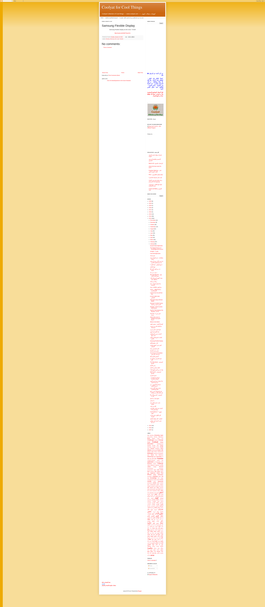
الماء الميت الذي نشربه (155, 329)
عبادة (161, 536)
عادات (158, 536)
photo (158, 483)
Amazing (108, 38)
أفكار (155, 494)
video (162, 490)
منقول (161, 549)
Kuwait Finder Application (156, 245)
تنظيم (154, 517)
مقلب (158, 548)
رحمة (153, 528)
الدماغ (162, 501)
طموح (155, 536)
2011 (150, 427)
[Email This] (128, 37)
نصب (155, 551)
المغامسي (153, 506)
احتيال (157, 499)
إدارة (159, 496)
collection (157, 465)
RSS (156, 454)
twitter (158, 490)
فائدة (155, 541)
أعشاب (152, 494)
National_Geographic (158, 453)
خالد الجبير (153, 524)
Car (162, 438)
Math (152, 451)
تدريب (154, 511)
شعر (148, 531)
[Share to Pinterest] (133, 37)
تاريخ (152, 509)
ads (162, 460)
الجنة (158, 501)
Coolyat (155, 442)
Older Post (140, 72)
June (151, 233)
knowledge (153, 478)
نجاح (151, 551)
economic (161, 468)
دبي (148, 526)
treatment (155, 490)
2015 (150, 214)
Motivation (150, 453)
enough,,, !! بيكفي (154, 251)
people (154, 483)
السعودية (149, 502)
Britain (153, 438)
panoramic (149, 483)
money (161, 479)
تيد (162, 517)
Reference (161, 454)
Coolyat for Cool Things (122, 7)
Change (160, 440)
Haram (157, 446)
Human (152, 448)
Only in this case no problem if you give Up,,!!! (155, 318)
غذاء (153, 541)
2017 (150, 209)
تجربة (155, 509)
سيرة (162, 529)
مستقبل (149, 546)
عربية (157, 537)
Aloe (148, 435)
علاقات (149, 539)
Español (149, 445)
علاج (162, 538)
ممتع (155, 549)
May (151, 235)
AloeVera (152, 435)
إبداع (157, 496)
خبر (156, 524)
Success (159, 456)
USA (155, 458)
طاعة (148, 534)
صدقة (162, 531)
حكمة (149, 523)
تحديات (160, 509)
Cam (158, 438)
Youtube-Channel (151, 460)
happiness (152, 473)
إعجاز (162, 496)
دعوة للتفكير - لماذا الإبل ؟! (156, 264)
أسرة (148, 494)
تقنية (151, 517)
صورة (158, 533)
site (148, 487)
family (161, 469)
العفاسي (153, 504)
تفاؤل (161, 516)
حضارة (148, 521)
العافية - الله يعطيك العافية (156, 418)
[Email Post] (126, 36)
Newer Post (105, 72)
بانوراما (151, 507)
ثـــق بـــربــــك (153, 272)
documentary (150, 468)
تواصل (157, 517)
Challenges (150, 440)
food (148, 471)
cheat (148, 465)
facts (158, 469)
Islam (162, 448)
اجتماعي (153, 499)
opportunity (160, 481)
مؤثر (162, 544)
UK (153, 458)
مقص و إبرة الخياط (154, 350)
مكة (148, 549)
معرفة (161, 546)
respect (149, 486)
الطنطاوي (161, 502)
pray (148, 484)
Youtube (121, 38)
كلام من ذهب (153, 406)
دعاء (159, 526)
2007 (150, 429)
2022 (150, 207)
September (153, 226)
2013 (150, 218)
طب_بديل (155, 534)
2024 (150, 203)
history (158, 473)
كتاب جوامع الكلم (154, 343)
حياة (161, 523)
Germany (149, 446)
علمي (155, 539)
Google (153, 446)
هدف (153, 553)
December (153, 220)
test (148, 490)
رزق (157, 528)
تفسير (148, 517)
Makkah (149, 451)
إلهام (156, 498)
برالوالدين (155, 507)
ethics (155, 469)
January (152, 243)
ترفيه (158, 511)
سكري (156, 529)
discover (161, 466)
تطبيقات (149, 513)
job (162, 476)
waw (118, 38)
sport (155, 487)
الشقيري (153, 502)
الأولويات (154, 501)
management (150, 479)
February (152, 241)
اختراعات (161, 499)
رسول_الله (160, 528)
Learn (159, 450)
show (162, 486)
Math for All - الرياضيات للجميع (156, 163)
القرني (157, 504)
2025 (150, 201)
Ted (148, 458)
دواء (162, 526)
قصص (149, 544)
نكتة (150, 553)
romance (153, 486)
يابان (148, 555)
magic (162, 478)
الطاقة (157, 502)
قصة (162, 543)
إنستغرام (149, 499)
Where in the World (154, 322)
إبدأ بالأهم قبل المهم (154, 331)
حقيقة (153, 521)
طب (151, 534)
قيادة (153, 544)
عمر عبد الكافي (160, 539)
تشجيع (161, 511)
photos (161, 483)
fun (156, 471)
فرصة (159, 541)
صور (155, 533)
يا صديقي (152, 400)
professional (153, 484)
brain (162, 462)
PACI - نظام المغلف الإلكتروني (156, 174)
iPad (162, 473)
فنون (148, 542)
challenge (160, 463)
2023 (150, 205)
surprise (161, 487)
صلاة (148, 533)
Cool (148, 442)
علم (152, 539)
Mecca (155, 451)
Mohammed (160, 451)
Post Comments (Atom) (114, 75)
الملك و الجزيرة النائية (155, 367)
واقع (155, 553)
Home (102, 17)
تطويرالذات (159, 514)
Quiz (148, 454)
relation (161, 484)
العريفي (149, 504)
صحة (155, 531)
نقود (148, 553)
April (151, 237)
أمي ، (154, 496)
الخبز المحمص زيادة (154, 348)
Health (161, 446)
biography (158, 462)
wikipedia (152, 492)
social (151, 487)
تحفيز (149, 511)
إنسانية (161, 498)
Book (148, 438)
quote (158, 484)
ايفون (148, 507)
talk (151, 489)
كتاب (156, 544)
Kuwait (155, 450)
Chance (156, 440)
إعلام (148, 498)
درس (156, 526)
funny (158, 471)
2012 (150, 425)
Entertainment (160, 443)
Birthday (155, 436)
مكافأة (162, 548)
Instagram (157, 448)
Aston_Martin (150, 436)
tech (116, 38)
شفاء (151, 531)
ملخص (151, 549)
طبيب (162, 534)
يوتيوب (151, 555)
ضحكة (161, 533)
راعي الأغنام (153, 365)
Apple (161, 435)
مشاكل (153, 546)
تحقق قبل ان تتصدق (154, 398)
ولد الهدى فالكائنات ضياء (155, 287)
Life (162, 450)
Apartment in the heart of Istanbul (123, 80)
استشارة (149, 501)
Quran (152, 454)
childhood (152, 465)
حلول (154, 523)
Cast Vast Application (155, 253)
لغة (159, 544)
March (152, 239)
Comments (152, 568)
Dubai (161, 442)
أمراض (148, 496)
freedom (152, 471)
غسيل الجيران (153, 375)
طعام (148, 536)
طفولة (151, 536)
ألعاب (159, 494)
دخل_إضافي (152, 526)
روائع (148, 529)
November (153, 222)
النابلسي (157, 506)
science (157, 486)
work (155, 492)
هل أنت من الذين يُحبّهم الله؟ (156, 369)
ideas (154, 474)
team (157, 489)
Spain (154, 456)
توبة (161, 517)
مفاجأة (155, 548)
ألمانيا (162, 494)
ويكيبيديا (161, 553)
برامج (159, 507)
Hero (148, 448)
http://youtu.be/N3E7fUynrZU (122, 33)
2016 (150, 211)
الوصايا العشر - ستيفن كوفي (156, 324)
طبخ (159, 534)
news (154, 481)
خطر (160, 524)
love (159, 478)
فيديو (151, 542)
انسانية (161, 506)
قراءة (159, 542)
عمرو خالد (149, 541)
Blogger (140, 591)
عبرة (148, 538)
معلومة (150, 548)
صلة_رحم (152, 533)
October (152, 224)
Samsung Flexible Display (156, 341)
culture (149, 466)
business (149, 463)
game (162, 471)
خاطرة (148, 524)
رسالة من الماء (153, 281)
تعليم (148, 516)
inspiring (155, 476)
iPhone (149, 474)
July (151, 231)
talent (148, 489)
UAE (151, 458)
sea (160, 486)
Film (158, 445)
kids (148, 478)
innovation (149, 476)
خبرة (158, 524)
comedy (161, 465)
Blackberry (161, 436)
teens (162, 489)
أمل (152, 496)
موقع (148, 551)
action (158, 460)
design (154, 466)
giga (148, 473)
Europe (153, 445)
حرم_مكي (161, 519)
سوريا (159, 529)
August (152, 228)
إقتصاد (152, 498)
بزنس (162, 507)
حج (154, 519)
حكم (162, 521)
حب (152, 519)
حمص (157, 523)
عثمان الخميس (153, 537)
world (157, 492)
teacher (153, 489)
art (155, 462)
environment (150, 469)
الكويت (161, 504)
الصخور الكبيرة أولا (154, 356)
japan (159, 476)
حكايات (157, 521)
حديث (157, 519)
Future (161, 445)
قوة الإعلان (152, 267)
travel (151, 490)
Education (150, 443)
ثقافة (148, 519)
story (158, 487)
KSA (153, 450)
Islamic (149, 450)
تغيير (157, 516)
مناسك (158, 549)
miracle (158, 479)
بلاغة (148, 509)
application (150, 462)
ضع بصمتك (152, 255)
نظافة (162, 551)
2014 (150, 216)
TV (162, 456)
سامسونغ (152, 529)
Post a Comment (108, 47)
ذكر (148, 528)
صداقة (158, 531)
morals (149, 481)
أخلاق (161, 493)
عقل (160, 537)
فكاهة (162, 541)
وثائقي (158, 553)
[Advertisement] (122, 60)
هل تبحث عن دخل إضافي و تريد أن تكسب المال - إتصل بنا (131, 17)
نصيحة (158, 551)
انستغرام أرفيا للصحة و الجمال (111, 17)
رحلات (150, 528)
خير (162, 524)
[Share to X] (131, 37)
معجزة (157, 546)
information (160, 474)
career (154, 463)
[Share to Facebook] (132, 37)
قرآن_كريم (155, 543)
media (154, 479)
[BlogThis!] (129, 37)
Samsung (112, 38)
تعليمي (153, 516)
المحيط (148, 506)
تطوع (153, 513)
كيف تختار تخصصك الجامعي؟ (155, 177)
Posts (150, 565)
